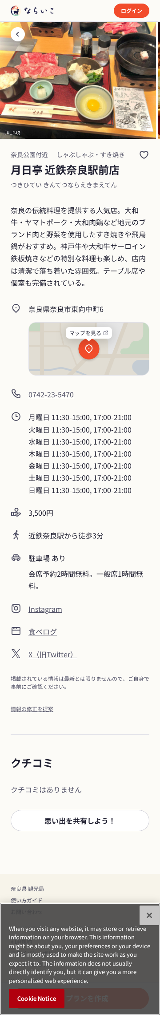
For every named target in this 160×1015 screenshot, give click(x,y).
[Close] (149, 915)
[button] (80, 820)
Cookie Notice (36, 998)
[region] (80, 959)
